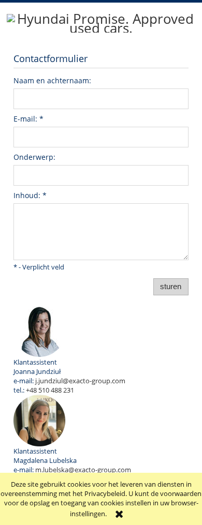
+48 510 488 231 (50, 390)
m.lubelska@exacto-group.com (83, 469)
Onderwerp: (34, 157)
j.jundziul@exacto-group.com (80, 380)
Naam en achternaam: (52, 80)
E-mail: (28, 119)
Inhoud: (30, 195)
